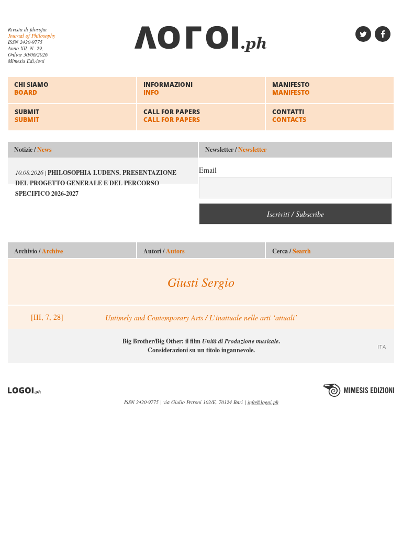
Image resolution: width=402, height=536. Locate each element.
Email (208, 170)
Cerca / (291, 251)
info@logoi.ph (263, 402)
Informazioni (168, 88)
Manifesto (291, 88)
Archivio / (38, 251)
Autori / (164, 251)
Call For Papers (171, 115)
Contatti (289, 115)
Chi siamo (31, 88)
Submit (27, 115)
